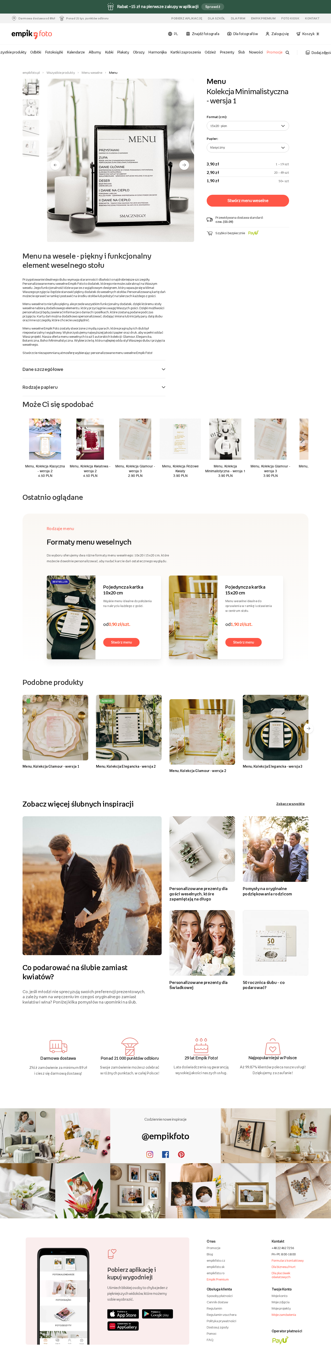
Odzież (210, 52)
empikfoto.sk (216, 1266)
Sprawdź (212, 6)
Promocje (274, 52)
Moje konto (279, 1295)
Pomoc (212, 1333)
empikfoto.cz (216, 1260)
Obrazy (139, 52)
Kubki (109, 52)
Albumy (95, 52)
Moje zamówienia (284, 1314)
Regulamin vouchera (221, 1314)
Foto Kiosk (290, 18)
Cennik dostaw (217, 1302)
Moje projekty (281, 1308)
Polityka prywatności (221, 1321)
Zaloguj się (280, 34)
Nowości (256, 52)
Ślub (241, 52)
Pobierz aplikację (186, 18)
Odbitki (35, 52)
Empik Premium (263, 18)
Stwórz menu (121, 642)
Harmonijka (157, 52)
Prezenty (227, 52)
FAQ (210, 1340)
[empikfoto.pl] (35, 35)
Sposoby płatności (220, 1295)
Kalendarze (76, 52)
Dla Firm (238, 18)
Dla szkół (216, 18)
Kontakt (312, 18)
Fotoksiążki (54, 52)
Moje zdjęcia (281, 1302)
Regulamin (214, 1308)
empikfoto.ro (215, 1273)
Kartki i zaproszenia (186, 52)
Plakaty (123, 52)
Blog (210, 1254)
